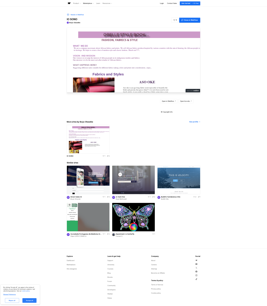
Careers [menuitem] (154, 265)
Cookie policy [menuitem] (156, 293)
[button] (77, 3)
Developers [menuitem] (111, 290)
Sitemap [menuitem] (154, 269)
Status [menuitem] (109, 298)
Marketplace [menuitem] (71, 265)
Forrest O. (119, 236)
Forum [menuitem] (109, 281)
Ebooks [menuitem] (110, 277)
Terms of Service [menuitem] (157, 285)
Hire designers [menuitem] (72, 269)
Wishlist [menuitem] (110, 294)
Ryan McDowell (121, 199)
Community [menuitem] (111, 285)
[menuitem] (196, 260)
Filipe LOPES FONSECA (78, 236)
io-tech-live (120, 197)
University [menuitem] (110, 265)
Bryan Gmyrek (76, 199)
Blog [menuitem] (109, 273)
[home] (69, 3)
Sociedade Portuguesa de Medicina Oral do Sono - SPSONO (86, 234)
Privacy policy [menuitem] (156, 289)
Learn (98, 3)
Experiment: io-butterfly (125, 234)
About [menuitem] (153, 260)
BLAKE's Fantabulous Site (170, 197)
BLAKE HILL (165, 199)
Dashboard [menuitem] (70, 260)
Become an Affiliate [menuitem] (158, 273)
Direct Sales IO (76, 197)
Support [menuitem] (110, 260)
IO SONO (70, 156)
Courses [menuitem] (110, 269)
